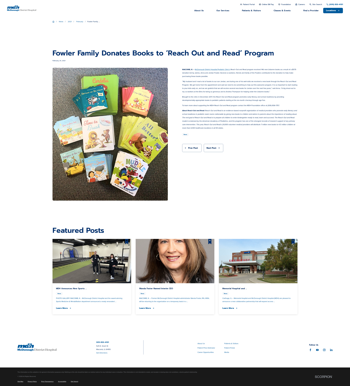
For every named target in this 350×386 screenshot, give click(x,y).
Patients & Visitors (231, 343)
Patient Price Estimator (206, 348)
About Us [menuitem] (199, 10)
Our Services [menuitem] (222, 10)
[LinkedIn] (331, 350)
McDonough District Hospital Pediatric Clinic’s (212, 69)
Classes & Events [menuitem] (282, 10)
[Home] (21, 8)
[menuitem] (20, 381)
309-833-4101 (102, 342)
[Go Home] (53, 22)
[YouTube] (317, 350)
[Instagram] (324, 350)
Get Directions (101, 353)
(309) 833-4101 (336, 4)
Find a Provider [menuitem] (311, 10)
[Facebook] (310, 350)
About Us (201, 343)
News (185, 135)
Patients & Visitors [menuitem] (251, 10)
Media (226, 352)
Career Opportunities (206, 352)
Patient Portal (229, 348)
